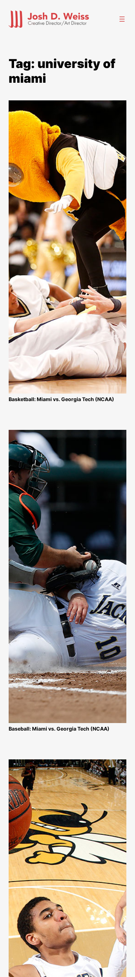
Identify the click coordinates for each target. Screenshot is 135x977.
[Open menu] (122, 19)
